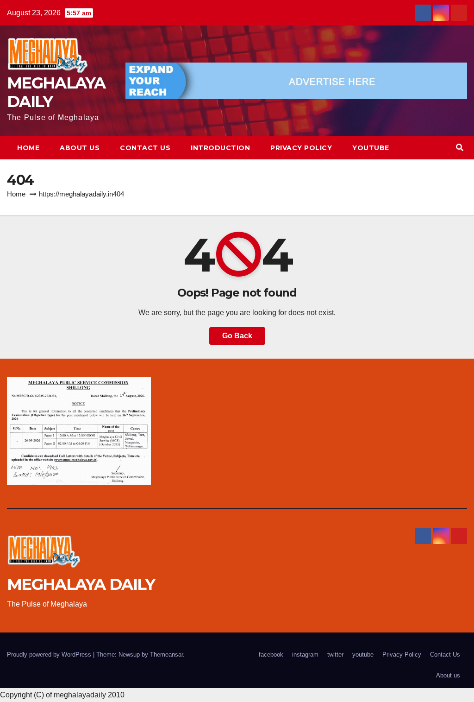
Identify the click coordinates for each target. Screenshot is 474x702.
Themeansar (166, 654)
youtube (370, 148)
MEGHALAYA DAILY (56, 92)
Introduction (220, 148)
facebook (271, 654)
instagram (305, 654)
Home (28, 148)
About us (80, 148)
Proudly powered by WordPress (50, 654)
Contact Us (145, 148)
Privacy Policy (301, 148)
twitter (335, 654)
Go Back (237, 336)
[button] (459, 148)
